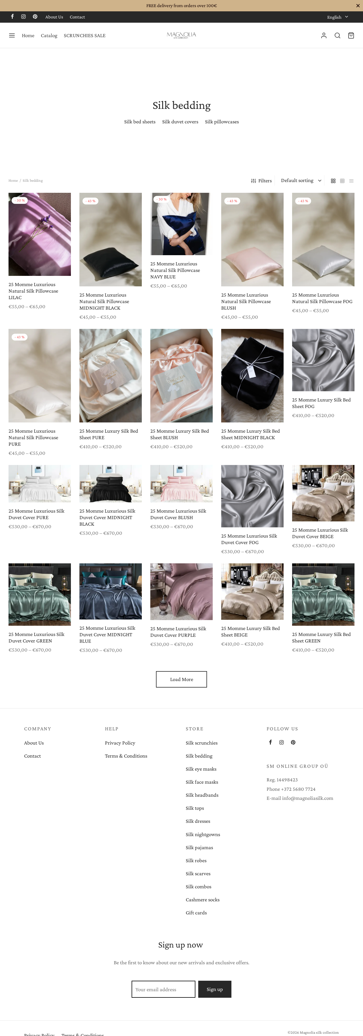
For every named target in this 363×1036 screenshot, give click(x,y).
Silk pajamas (199, 847)
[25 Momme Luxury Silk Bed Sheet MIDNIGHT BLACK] (252, 375)
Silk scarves (198, 873)
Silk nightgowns (203, 834)
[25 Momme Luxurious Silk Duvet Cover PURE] (40, 483)
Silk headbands (202, 795)
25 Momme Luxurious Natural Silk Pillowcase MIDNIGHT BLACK (104, 301)
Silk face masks (202, 782)
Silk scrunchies (202, 743)
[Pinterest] (35, 17)
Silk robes (196, 860)
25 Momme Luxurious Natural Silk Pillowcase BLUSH (246, 301)
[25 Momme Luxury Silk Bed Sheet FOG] (323, 360)
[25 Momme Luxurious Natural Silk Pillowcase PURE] (40, 375)
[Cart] (351, 35)
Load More (181, 679)
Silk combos (198, 886)
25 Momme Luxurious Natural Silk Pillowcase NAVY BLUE (175, 270)
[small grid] (342, 180)
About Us (54, 17)
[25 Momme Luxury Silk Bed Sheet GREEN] (323, 594)
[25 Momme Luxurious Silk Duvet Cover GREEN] (40, 594)
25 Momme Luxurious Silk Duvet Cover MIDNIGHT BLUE (107, 634)
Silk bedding (199, 756)
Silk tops (195, 808)
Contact (77, 17)
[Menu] (12, 35)
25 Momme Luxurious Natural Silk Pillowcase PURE (33, 437)
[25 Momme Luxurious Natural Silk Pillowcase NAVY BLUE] (181, 224)
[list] (351, 180)
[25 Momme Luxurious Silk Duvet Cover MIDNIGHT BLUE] (110, 591)
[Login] (323, 35)
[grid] (333, 180)
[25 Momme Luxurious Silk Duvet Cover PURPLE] (181, 591)
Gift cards (196, 913)
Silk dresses (198, 821)
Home (28, 35)
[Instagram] (23, 17)
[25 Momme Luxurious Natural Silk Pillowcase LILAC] (40, 234)
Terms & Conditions (126, 756)
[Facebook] (12, 17)
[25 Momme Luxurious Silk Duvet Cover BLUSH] (181, 483)
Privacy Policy (120, 743)
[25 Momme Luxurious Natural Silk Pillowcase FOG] (323, 239)
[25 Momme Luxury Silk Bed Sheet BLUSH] (181, 375)
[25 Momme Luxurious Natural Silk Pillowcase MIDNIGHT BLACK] (110, 239)
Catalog (49, 35)
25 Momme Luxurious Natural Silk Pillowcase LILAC (33, 290)
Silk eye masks (201, 769)
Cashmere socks (203, 899)
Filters (265, 180)
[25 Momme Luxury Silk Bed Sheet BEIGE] (252, 591)
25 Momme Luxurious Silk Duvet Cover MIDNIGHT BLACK (107, 517)
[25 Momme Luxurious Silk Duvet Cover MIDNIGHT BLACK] (110, 483)
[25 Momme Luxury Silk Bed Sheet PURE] (110, 375)
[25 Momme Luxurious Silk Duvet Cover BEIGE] (323, 493)
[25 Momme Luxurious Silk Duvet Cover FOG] (252, 496)
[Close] (358, 5)
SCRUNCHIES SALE (84, 35)
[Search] (337, 35)
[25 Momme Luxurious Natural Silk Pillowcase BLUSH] (252, 239)
